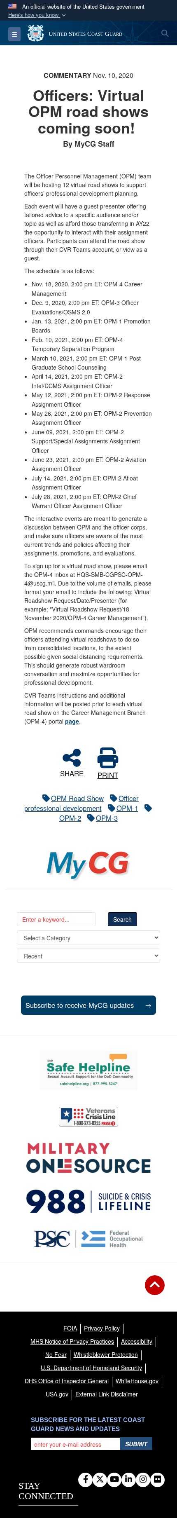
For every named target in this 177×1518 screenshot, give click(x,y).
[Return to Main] (155, 1290)
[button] (38, 15)
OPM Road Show (77, 798)
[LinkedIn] (128, 1480)
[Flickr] (157, 1480)
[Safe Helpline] (88, 1070)
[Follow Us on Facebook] (85, 1480)
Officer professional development (81, 803)
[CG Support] (88, 1158)
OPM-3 (107, 818)
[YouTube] (114, 1480)
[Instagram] (143, 1480)
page (72, 721)
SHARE (72, 772)
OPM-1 (127, 808)
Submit (136, 1444)
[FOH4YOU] (89, 1239)
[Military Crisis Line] (88, 1116)
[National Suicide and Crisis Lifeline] (88, 1202)
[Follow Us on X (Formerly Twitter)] (100, 1480)
